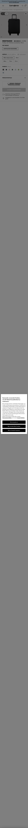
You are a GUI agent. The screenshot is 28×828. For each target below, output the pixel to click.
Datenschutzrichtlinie (7, 417)
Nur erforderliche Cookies (14, 426)
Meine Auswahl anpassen (14, 430)
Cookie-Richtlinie (20, 417)
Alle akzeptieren (14, 422)
